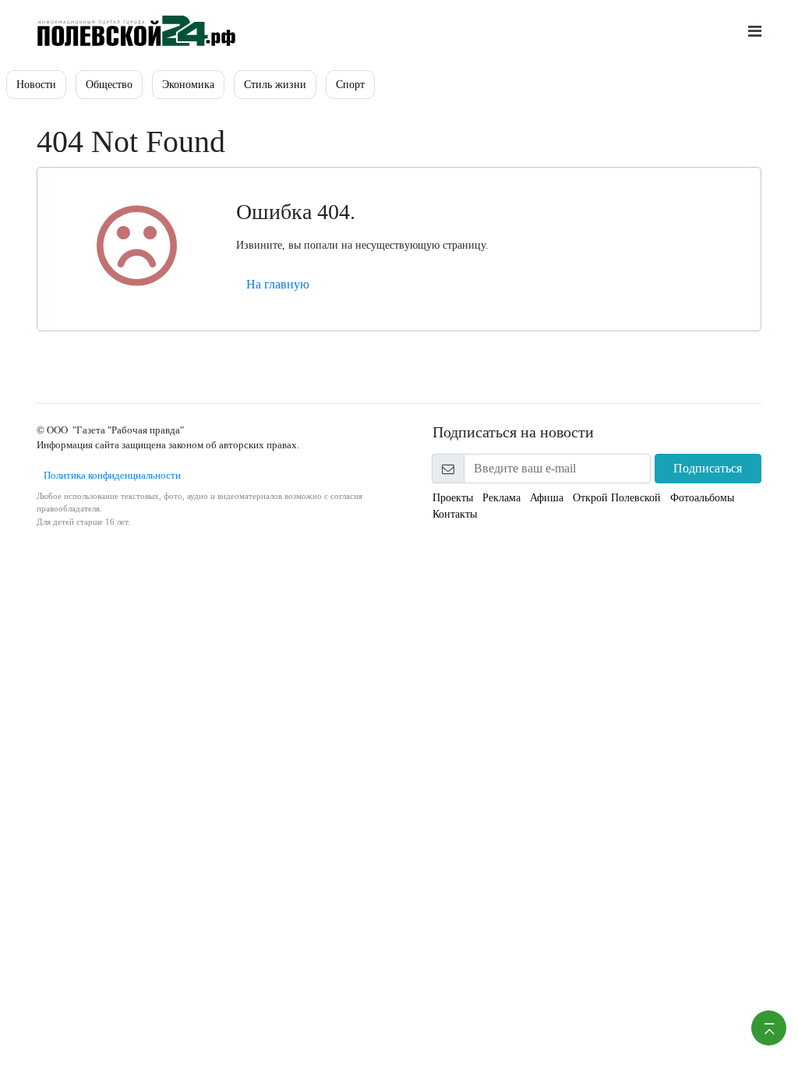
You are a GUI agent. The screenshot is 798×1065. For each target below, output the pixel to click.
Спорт (350, 84)
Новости (36, 84)
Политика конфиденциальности (109, 475)
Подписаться (707, 468)
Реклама (501, 498)
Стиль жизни (275, 84)
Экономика (188, 84)
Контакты (455, 514)
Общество (109, 84)
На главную (277, 284)
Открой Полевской (617, 498)
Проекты (453, 498)
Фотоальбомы (702, 498)
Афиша (546, 498)
